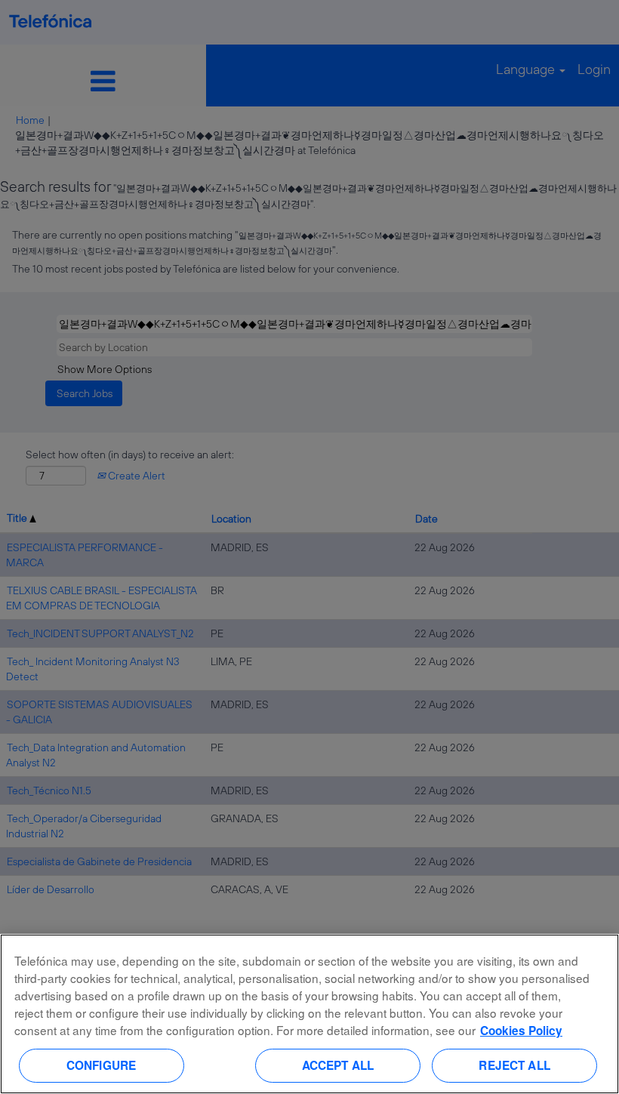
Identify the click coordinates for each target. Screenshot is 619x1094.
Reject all (514, 1065)
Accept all (338, 1065)
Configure (101, 1065)
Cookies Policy (521, 1030)
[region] (309, 1014)
